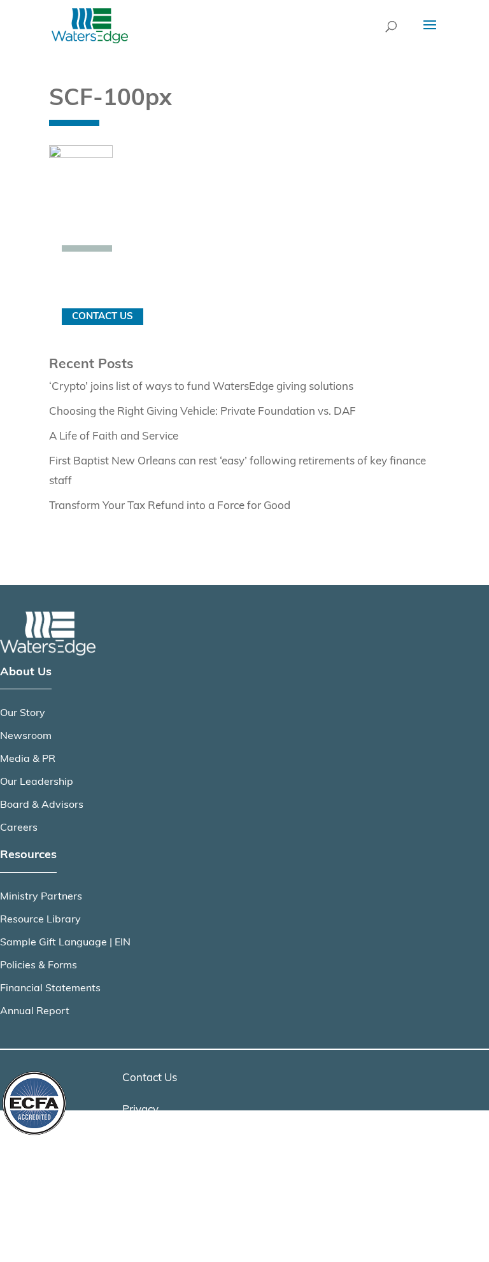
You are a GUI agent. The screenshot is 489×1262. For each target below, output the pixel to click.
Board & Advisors (41, 805)
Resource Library (40, 920)
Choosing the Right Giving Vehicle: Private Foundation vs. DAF (202, 411)
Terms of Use (154, 1142)
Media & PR (27, 759)
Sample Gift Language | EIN (65, 943)
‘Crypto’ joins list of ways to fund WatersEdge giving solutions (201, 387)
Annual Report (34, 1012)
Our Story (22, 713)
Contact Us (102, 316)
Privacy (140, 1110)
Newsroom (26, 736)
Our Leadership (36, 782)
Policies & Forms (38, 966)
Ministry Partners (41, 897)
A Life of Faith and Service (113, 436)
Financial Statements (50, 989)
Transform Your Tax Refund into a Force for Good (169, 506)
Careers (19, 828)
